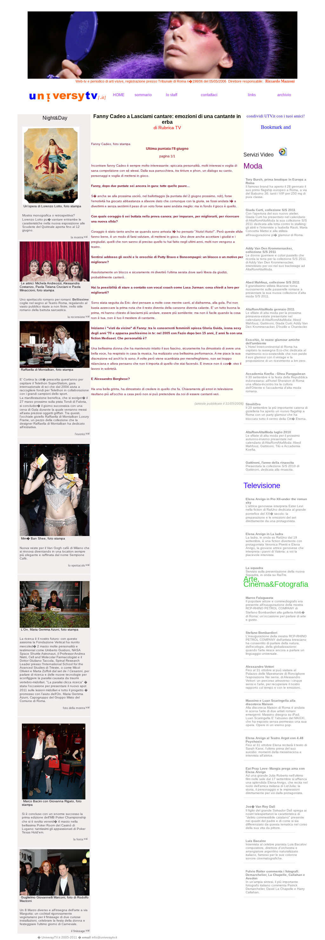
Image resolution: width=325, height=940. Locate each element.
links (252, 95)
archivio (284, 95)
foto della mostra (74, 708)
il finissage (78, 931)
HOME (118, 95)
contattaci (209, 95)
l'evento (80, 434)
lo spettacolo (76, 565)
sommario (143, 95)
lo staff (171, 95)
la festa (78, 839)
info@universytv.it (104, 937)
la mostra (77, 237)
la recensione (76, 317)
